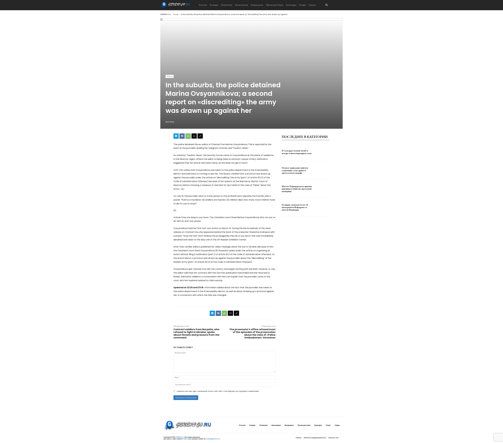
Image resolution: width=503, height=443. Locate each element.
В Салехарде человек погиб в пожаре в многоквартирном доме (297, 152)
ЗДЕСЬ (185, 439)
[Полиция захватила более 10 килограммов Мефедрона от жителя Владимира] (322, 207)
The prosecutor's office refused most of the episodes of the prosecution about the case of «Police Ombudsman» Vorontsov (252, 333)
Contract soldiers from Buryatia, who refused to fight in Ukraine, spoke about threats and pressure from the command (196, 333)
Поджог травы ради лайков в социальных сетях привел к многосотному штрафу (295, 170)
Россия (175, 14)
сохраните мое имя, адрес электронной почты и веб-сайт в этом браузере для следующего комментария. (218, 391)
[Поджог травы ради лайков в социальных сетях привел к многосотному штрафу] (322, 170)
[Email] (194, 136)
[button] (327, 5)
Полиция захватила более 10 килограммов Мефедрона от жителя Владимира (295, 207)
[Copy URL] (200, 136)
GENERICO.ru (165, 14)
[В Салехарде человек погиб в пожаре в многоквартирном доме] (322, 152)
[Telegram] (176, 136)
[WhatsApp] (188, 136)
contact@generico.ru (213, 439)
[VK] (182, 136)
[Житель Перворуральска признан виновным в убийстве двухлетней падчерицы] (322, 189)
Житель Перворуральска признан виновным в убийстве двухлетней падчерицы (297, 189)
